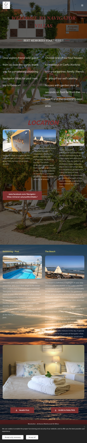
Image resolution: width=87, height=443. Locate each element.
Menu (82, 5)
